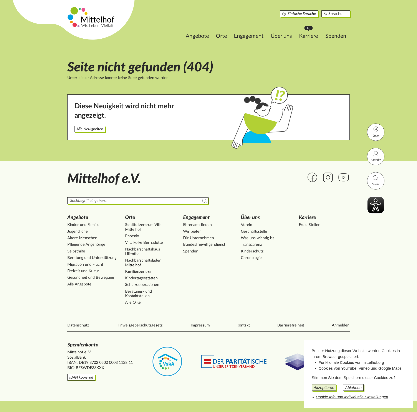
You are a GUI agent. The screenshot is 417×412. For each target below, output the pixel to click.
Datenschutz (78, 325)
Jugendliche (77, 232)
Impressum (200, 325)
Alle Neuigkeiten (89, 129)
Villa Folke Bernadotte (144, 243)
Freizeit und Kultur (83, 271)
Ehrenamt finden (197, 225)
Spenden (335, 36)
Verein (246, 225)
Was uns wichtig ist (257, 238)
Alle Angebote (79, 284)
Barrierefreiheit (290, 325)
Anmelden (340, 325)
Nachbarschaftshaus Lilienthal (142, 251)
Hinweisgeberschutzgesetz (139, 325)
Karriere (310, 35)
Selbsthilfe (76, 251)
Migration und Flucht (85, 265)
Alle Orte (133, 303)
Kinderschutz (252, 251)
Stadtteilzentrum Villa (143, 227)
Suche (375, 184)
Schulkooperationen (142, 285)
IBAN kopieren (81, 377)
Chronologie (251, 258)
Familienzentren (138, 272)
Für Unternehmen (198, 238)
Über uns (281, 36)
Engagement (248, 36)
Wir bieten (192, 232)
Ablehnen (353, 388)
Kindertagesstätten (141, 278)
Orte (221, 36)
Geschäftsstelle (254, 232)
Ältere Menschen (82, 238)
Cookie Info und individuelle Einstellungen (352, 397)
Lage (376, 135)
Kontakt (376, 160)
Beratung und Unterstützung (91, 258)
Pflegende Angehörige (86, 245)
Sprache (335, 14)
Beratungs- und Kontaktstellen (138, 294)
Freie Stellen (309, 225)
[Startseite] (91, 17)
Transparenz (251, 245)
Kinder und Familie (83, 225)
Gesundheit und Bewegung (90, 278)
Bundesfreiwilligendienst (204, 245)
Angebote (197, 36)
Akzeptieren (324, 388)
